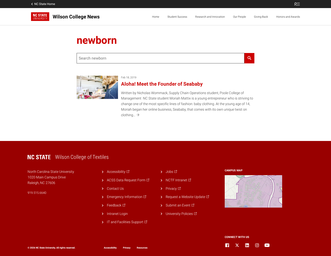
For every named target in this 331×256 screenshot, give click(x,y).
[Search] (249, 58)
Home (155, 16)
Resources (142, 247)
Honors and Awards (288, 16)
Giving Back (261, 16)
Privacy (126, 247)
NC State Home (44, 4)
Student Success (177, 16)
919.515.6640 (37, 193)
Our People (239, 16)
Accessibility (110, 247)
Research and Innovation (210, 16)
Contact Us (115, 188)
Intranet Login (117, 214)
